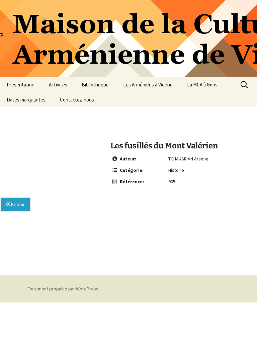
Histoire (176, 170)
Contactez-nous (77, 99)
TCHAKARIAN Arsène (188, 159)
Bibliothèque (95, 84)
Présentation (20, 84)
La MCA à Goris (202, 84)
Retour (17, 204)
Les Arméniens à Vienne (148, 84)
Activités (58, 84)
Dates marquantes (26, 99)
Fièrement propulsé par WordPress (62, 289)
